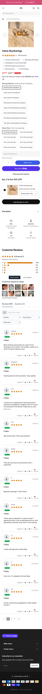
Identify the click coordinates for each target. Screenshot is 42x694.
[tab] (8, 304)
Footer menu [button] (8, 649)
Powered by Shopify (25, 689)
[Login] (33, 8)
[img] (17, 333)
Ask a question (27, 277)
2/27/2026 (35, 590)
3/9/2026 (35, 332)
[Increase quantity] (12, 163)
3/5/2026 (35, 423)
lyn (12, 589)
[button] (21, 212)
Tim (12, 422)
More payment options (21, 174)
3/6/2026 (35, 363)
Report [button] (36, 355)
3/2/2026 (35, 506)
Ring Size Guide (7, 158)
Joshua (13, 331)
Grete (13, 449)
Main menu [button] (8, 644)
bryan (13, 505)
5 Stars (6, 340)
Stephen (14, 362)
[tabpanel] (21, 465)
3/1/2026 (35, 537)
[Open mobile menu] (3, 8)
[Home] (3, 19)
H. (12, 535)
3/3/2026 (35, 479)
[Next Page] (18, 619)
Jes (12, 389)
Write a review (14, 277)
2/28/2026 (34, 563)
